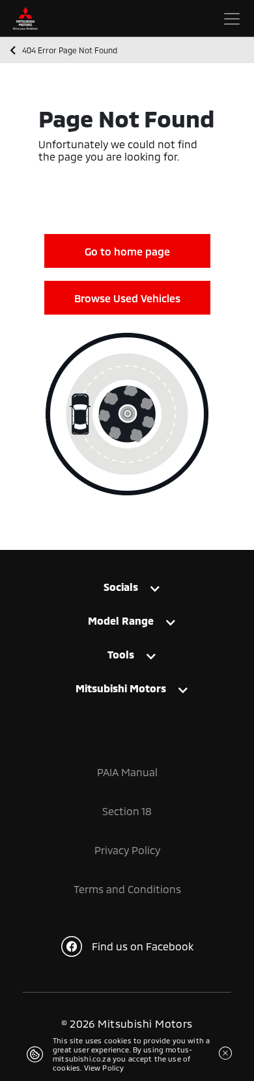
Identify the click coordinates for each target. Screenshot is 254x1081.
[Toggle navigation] (232, 19)
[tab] (127, 589)
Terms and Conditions (127, 889)
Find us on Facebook (142, 946)
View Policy (104, 1067)
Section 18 (127, 811)
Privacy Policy (127, 850)
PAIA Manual (127, 772)
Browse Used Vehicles (127, 298)
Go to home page (127, 251)
